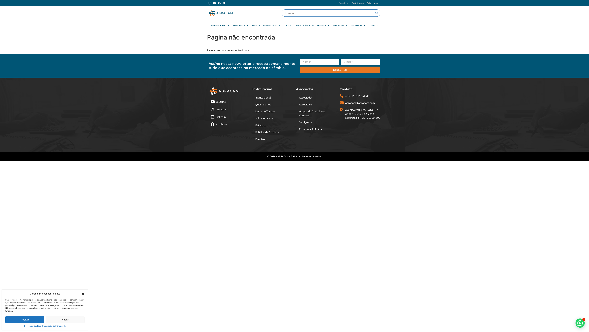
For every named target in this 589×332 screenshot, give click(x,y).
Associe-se (305, 104)
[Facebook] (219, 3)
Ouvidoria (343, 3)
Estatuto (260, 125)
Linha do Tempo (265, 111)
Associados (306, 97)
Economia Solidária (310, 129)
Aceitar (25, 319)
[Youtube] (214, 3)
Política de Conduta (267, 132)
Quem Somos (263, 104)
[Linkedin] (224, 3)
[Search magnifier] (377, 13)
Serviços (304, 122)
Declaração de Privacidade (54, 326)
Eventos (260, 139)
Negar (65, 319)
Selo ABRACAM (264, 118)
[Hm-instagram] (209, 3)
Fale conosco (373, 3)
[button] (83, 293)
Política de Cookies (32, 326)
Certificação (358, 3)
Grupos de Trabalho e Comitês (312, 113)
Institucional (263, 97)
